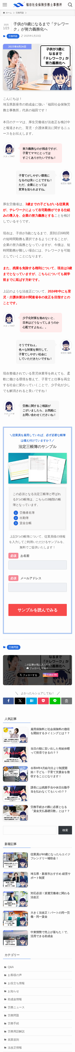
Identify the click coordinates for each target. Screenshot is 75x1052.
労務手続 (13, 1023)
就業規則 (13, 1039)
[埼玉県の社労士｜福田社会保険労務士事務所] (37, 5)
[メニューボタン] (5, 5)
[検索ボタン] (70, 5)
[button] (8, 701)
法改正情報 (15, 1047)
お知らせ (13, 991)
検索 (65, 830)
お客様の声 (15, 975)
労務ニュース (16, 1007)
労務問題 (13, 36)
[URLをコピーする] (66, 701)
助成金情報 (15, 999)
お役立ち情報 (16, 983)
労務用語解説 (16, 1031)
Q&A (11, 967)
